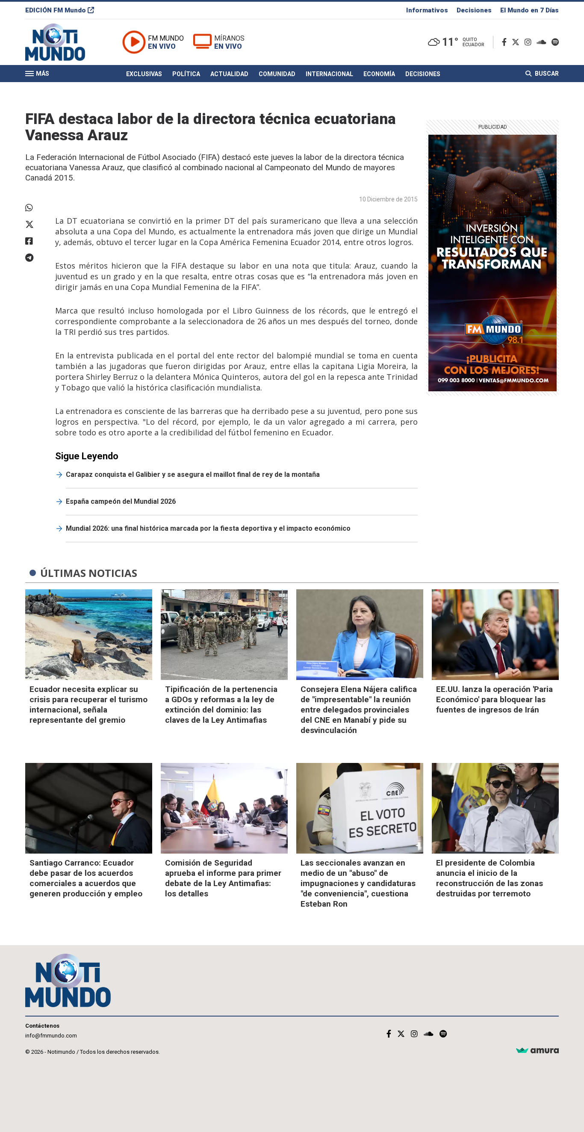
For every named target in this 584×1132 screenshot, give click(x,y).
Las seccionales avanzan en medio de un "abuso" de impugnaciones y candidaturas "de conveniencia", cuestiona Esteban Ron (358, 883)
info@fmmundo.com (51, 1035)
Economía (379, 74)
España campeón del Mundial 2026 (121, 501)
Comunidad (277, 74)
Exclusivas (144, 74)
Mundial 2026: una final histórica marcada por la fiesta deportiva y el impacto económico (208, 528)
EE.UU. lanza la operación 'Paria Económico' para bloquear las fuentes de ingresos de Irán (494, 699)
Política (186, 74)
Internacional (329, 74)
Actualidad (229, 74)
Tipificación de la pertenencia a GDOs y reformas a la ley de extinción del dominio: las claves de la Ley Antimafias (221, 704)
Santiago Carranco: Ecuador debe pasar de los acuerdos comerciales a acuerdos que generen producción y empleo (85, 878)
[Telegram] (36, 258)
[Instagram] (530, 42)
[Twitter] (517, 42)
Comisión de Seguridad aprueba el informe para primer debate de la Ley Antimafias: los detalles (223, 878)
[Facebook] (506, 42)
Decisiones (474, 10)
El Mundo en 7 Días (529, 10)
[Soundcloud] (543, 42)
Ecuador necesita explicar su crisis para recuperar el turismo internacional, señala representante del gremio (88, 704)
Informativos (427, 10)
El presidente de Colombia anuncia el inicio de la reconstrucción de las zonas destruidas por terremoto (489, 878)
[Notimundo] (64, 42)
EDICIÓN (55, 10)
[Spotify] (555, 42)
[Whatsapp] (36, 208)
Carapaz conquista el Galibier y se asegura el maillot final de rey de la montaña (193, 474)
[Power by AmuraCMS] (537, 1051)
